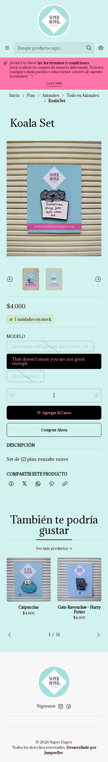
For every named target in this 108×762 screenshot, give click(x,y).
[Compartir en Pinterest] (51, 484)
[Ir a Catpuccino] (29, 579)
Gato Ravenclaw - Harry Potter (79, 609)
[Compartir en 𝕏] (24, 484)
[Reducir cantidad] (11, 395)
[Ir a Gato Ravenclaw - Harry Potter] (79, 579)
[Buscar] (89, 47)
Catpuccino (29, 607)
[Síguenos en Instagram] (60, 706)
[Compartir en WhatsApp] (38, 484)
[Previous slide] (11, 279)
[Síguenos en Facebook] (68, 706)
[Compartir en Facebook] (11, 484)
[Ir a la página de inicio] (54, 20)
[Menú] (7, 47)
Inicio (14, 95)
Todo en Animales (82, 95)
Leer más (54, 83)
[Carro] (101, 47)
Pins (31, 95)
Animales (50, 95)
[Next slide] (97, 279)
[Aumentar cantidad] (96, 395)
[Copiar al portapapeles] (65, 484)
